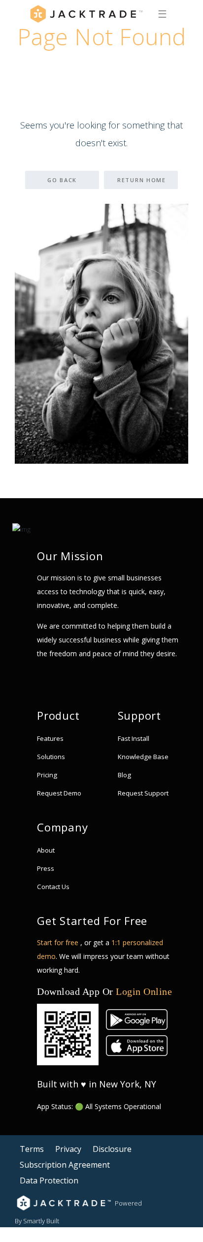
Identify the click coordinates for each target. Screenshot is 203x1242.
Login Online (144, 991)
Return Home (141, 180)
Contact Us (53, 886)
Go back (62, 180)
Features (50, 738)
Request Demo (59, 793)
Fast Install (133, 738)
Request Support (143, 793)
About (46, 850)
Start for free (58, 942)
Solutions (51, 756)
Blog (124, 774)
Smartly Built (41, 1220)
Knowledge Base (143, 756)
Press (45, 868)
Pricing (47, 774)
